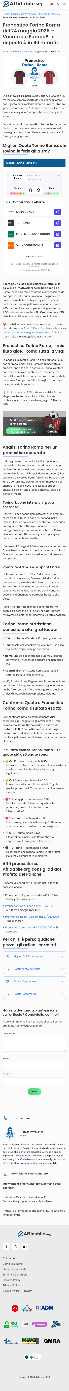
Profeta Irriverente (49, 13)
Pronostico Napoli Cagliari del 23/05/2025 (32, 916)
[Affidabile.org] (22, 5)
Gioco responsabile (14, 1269)
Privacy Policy (11, 1285)
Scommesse (17, 13)
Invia (34, 1091)
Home (6, 13)
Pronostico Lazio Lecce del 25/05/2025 (29, 906)
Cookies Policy (11, 1280)
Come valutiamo (13, 1264)
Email (6, 1074)
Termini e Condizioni (15, 1274)
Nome (7, 1058)
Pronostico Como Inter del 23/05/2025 (29, 927)
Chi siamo (9, 1258)
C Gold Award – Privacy (17, 1291)
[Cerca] (58, 5)
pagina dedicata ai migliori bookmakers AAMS (31, 332)
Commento (9, 1033)
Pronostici (31, 13)
